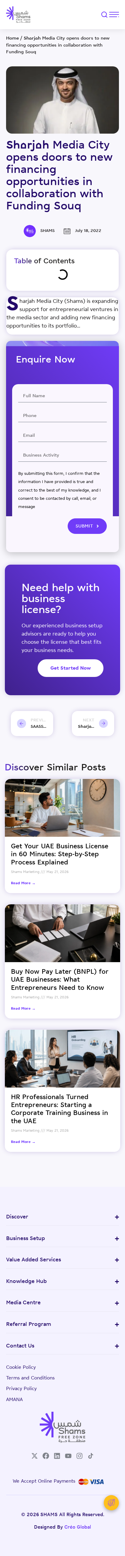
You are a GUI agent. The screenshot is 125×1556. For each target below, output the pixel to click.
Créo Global (77, 1527)
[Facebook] (45, 1456)
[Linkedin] (57, 1456)
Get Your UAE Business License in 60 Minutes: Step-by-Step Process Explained (59, 854)
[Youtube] (68, 1456)
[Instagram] (79, 1456)
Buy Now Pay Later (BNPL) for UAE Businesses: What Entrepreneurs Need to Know (60, 980)
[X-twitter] (34, 1456)
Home (12, 38)
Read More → (23, 883)
